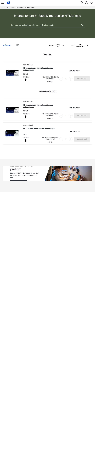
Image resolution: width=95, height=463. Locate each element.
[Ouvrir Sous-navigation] (3, 3)
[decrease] (61, 79)
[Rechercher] (82, 3)
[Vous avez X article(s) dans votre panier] (91, 3)
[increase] (70, 79)
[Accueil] (8, 3)
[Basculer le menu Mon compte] (86, 2)
